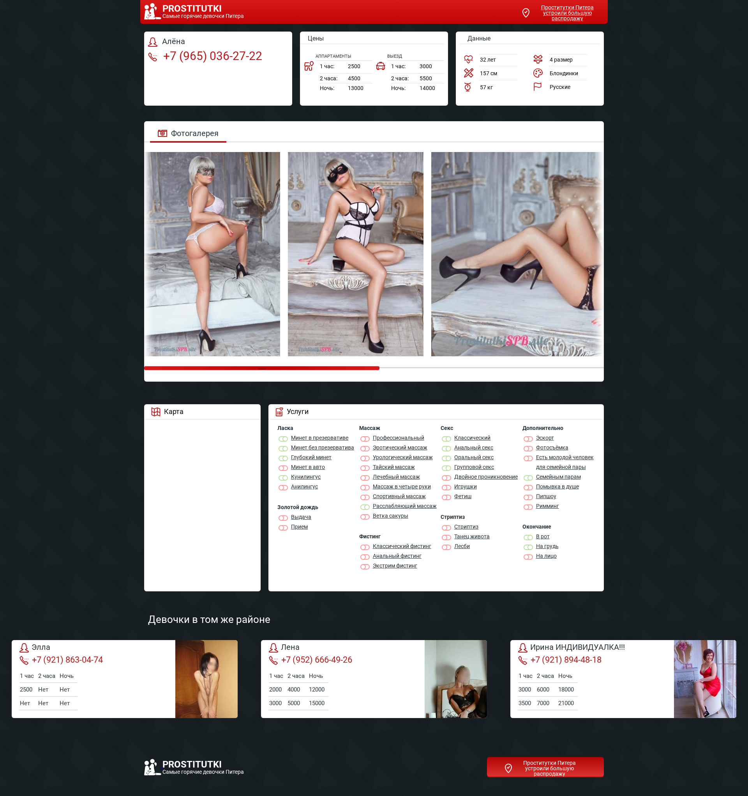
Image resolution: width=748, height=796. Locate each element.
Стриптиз (466, 527)
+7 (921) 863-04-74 (67, 660)
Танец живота (472, 536)
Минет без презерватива (322, 447)
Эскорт (545, 438)
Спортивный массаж (399, 496)
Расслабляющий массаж (405, 506)
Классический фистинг (402, 546)
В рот (543, 536)
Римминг (547, 506)
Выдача (301, 517)
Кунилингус (306, 477)
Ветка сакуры (390, 516)
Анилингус (304, 486)
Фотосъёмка (552, 447)
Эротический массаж (400, 447)
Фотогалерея (195, 133)
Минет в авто (308, 467)
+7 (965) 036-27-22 (211, 56)
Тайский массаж (394, 467)
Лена (290, 647)
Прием (299, 527)
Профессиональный (398, 438)
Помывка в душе (557, 486)
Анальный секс (473, 447)
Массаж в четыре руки (402, 486)
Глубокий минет (311, 457)
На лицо (546, 556)
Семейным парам (558, 477)
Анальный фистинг (397, 556)
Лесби (462, 546)
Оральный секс (474, 457)
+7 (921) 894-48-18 (566, 660)
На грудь (547, 546)
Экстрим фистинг (395, 566)
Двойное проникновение (486, 477)
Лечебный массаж (396, 477)
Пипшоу (546, 496)
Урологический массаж (403, 457)
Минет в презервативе (319, 438)
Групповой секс (474, 467)
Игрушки (465, 486)
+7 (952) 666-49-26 (316, 660)
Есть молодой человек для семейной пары (565, 462)
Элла (41, 647)
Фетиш (462, 496)
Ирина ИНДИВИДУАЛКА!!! (577, 647)
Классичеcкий (472, 438)
